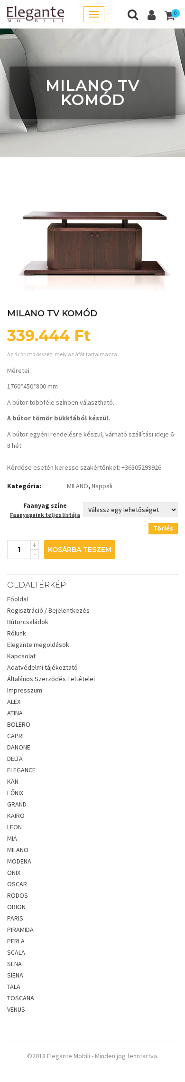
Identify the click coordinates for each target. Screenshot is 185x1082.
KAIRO (16, 815)
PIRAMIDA (20, 929)
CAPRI (15, 735)
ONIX (13, 872)
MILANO (77, 486)
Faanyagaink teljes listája (45, 514)
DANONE (18, 747)
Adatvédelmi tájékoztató (42, 667)
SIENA (15, 975)
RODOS (17, 895)
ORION (16, 906)
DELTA (15, 758)
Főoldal (17, 599)
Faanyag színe (45, 505)
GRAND (17, 804)
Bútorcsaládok (27, 621)
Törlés (163, 528)
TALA (13, 986)
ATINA (15, 713)
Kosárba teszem (79, 549)
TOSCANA (20, 998)
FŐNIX (15, 792)
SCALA (16, 952)
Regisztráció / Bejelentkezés (48, 610)
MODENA (19, 861)
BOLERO (18, 724)
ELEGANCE (21, 770)
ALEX (13, 701)
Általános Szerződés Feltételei (51, 678)
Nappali (102, 486)
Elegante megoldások (38, 644)
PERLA (16, 941)
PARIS (15, 918)
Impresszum (24, 690)
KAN (12, 781)
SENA (14, 963)
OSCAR (17, 884)
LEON (14, 827)
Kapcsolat (21, 656)
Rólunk (16, 633)
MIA (12, 838)
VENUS (16, 1009)
